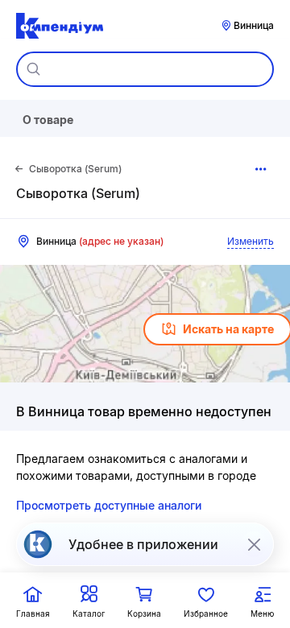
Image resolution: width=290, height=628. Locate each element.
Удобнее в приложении (143, 544)
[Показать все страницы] (261, 169)
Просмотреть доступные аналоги (108, 505)
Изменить (250, 241)
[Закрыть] (254, 544)
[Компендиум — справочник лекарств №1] (59, 26)
